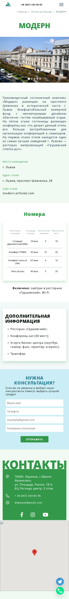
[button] (29, 78)
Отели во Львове (41, 11)
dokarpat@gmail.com (28, 502)
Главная (22, 11)
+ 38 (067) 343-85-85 (28, 495)
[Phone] (60, 591)
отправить (34, 439)
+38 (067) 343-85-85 (31, 4)
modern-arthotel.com (18, 193)
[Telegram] (60, 581)
